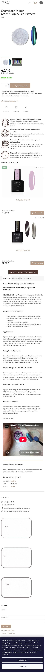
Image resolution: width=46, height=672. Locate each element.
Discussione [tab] (27, 278)
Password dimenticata (8, 633)
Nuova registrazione (7, 631)
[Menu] (41, 3)
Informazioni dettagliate (8, 101)
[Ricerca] (30, 3)
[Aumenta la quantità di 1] (9, 84)
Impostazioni (22, 660)
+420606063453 (9, 505)
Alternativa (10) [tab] (17, 278)
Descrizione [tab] (6, 278)
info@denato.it (9, 502)
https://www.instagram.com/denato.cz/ (17, 511)
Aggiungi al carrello (21, 86)
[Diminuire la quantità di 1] (9, 87)
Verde (13, 486)
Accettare (22, 667)
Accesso (6, 626)
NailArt (13, 481)
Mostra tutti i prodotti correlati (23, 272)
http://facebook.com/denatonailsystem (17, 508)
